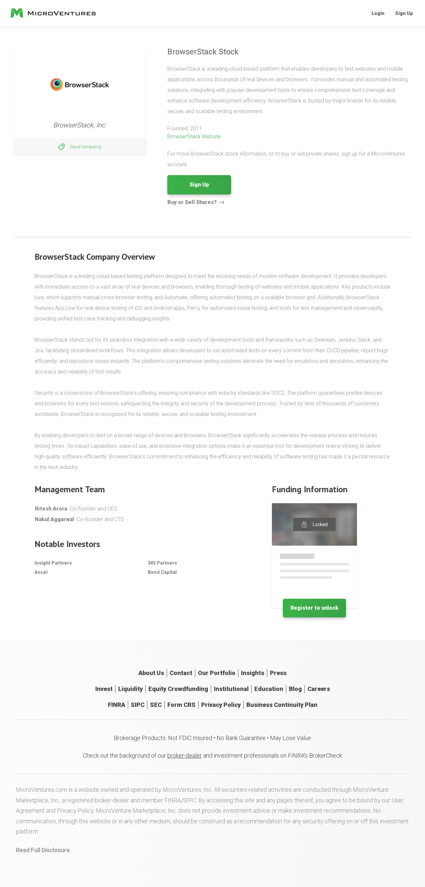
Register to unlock (314, 608)
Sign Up (404, 13)
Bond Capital (162, 572)
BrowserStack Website (194, 136)
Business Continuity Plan (281, 704)
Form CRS (181, 704)
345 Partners (162, 563)
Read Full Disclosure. (43, 850)
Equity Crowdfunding (178, 688)
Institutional (231, 688)
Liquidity (130, 688)
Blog (295, 688)
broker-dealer (184, 755)
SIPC (137, 704)
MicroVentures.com (41, 789)
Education (268, 688)
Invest (104, 688)
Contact (181, 672)
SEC (156, 704)
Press (278, 672)
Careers (318, 688)
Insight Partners (53, 563)
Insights (252, 672)
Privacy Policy (221, 704)
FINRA (116, 704)
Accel (41, 572)
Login (378, 13)
